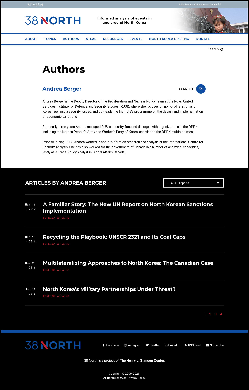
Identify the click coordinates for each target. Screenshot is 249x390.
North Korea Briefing (169, 39)
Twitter (155, 345)
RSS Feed (194, 345)
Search (213, 49)
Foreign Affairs (56, 218)
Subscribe (216, 345)
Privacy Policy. (137, 377)
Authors (71, 39)
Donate (203, 39)
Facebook (112, 345)
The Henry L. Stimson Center (142, 360)
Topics (50, 39)
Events (136, 39)
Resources (113, 39)
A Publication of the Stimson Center (198, 4)
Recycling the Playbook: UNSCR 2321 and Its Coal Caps (114, 237)
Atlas (91, 39)
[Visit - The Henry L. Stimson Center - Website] (74, 4)
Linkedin (173, 345)
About (32, 40)
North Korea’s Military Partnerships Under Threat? (109, 289)
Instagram (134, 345)
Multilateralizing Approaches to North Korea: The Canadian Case (128, 263)
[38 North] (52, 345)
